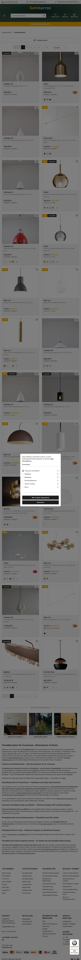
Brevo (27, 487)
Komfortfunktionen (31, 480)
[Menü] (78, 940)
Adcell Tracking (30, 484)
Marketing (28, 477)
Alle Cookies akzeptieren (40, 497)
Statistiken (28, 474)
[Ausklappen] (58, 470)
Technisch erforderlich (32, 471)
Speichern (40, 502)
